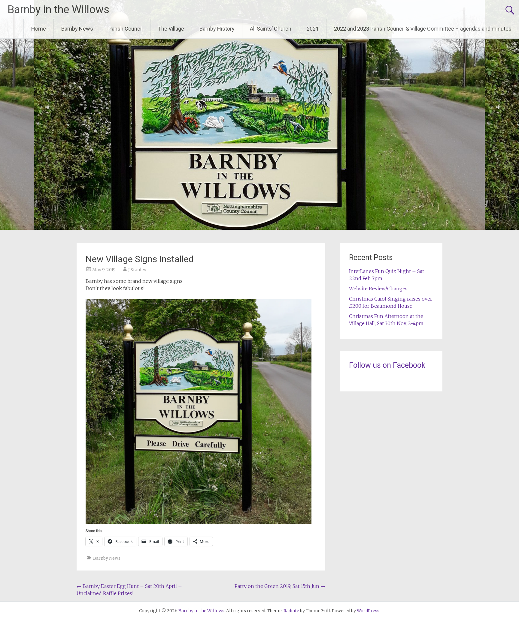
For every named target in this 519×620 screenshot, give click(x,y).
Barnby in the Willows (58, 9)
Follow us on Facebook (387, 365)
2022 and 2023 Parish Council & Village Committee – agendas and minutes (422, 28)
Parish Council (125, 28)
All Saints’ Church (270, 28)
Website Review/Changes (378, 289)
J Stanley (137, 269)
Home (38, 28)
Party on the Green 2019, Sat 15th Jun (280, 586)
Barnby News (77, 28)
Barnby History (217, 28)
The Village (171, 28)
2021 (313, 28)
